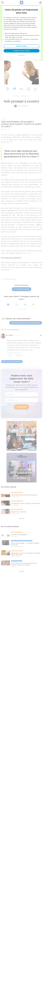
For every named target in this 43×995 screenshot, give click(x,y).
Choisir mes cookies (21, 46)
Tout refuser (21, 55)
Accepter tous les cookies (21, 50)
